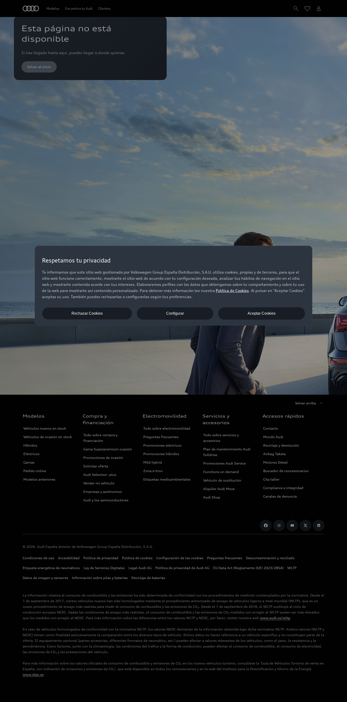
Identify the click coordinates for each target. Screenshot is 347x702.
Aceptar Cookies (261, 313)
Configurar (175, 313)
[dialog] (173, 286)
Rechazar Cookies (87, 313)
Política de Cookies (232, 290)
